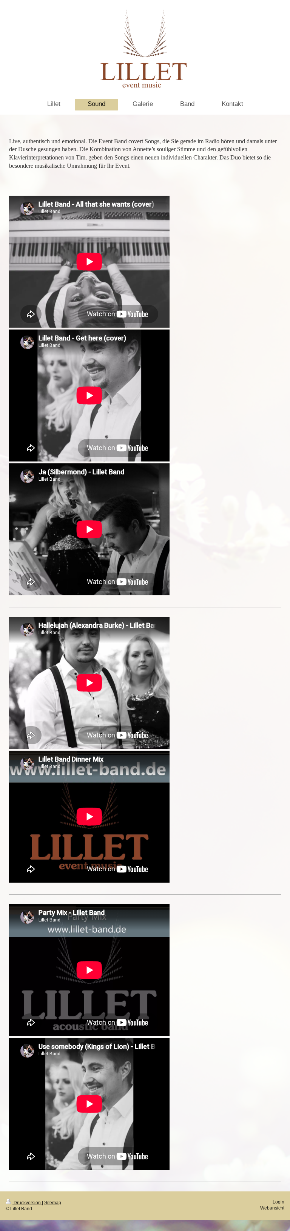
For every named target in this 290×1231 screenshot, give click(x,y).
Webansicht (272, 1207)
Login (278, 1201)
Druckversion (27, 1202)
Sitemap (52, 1202)
